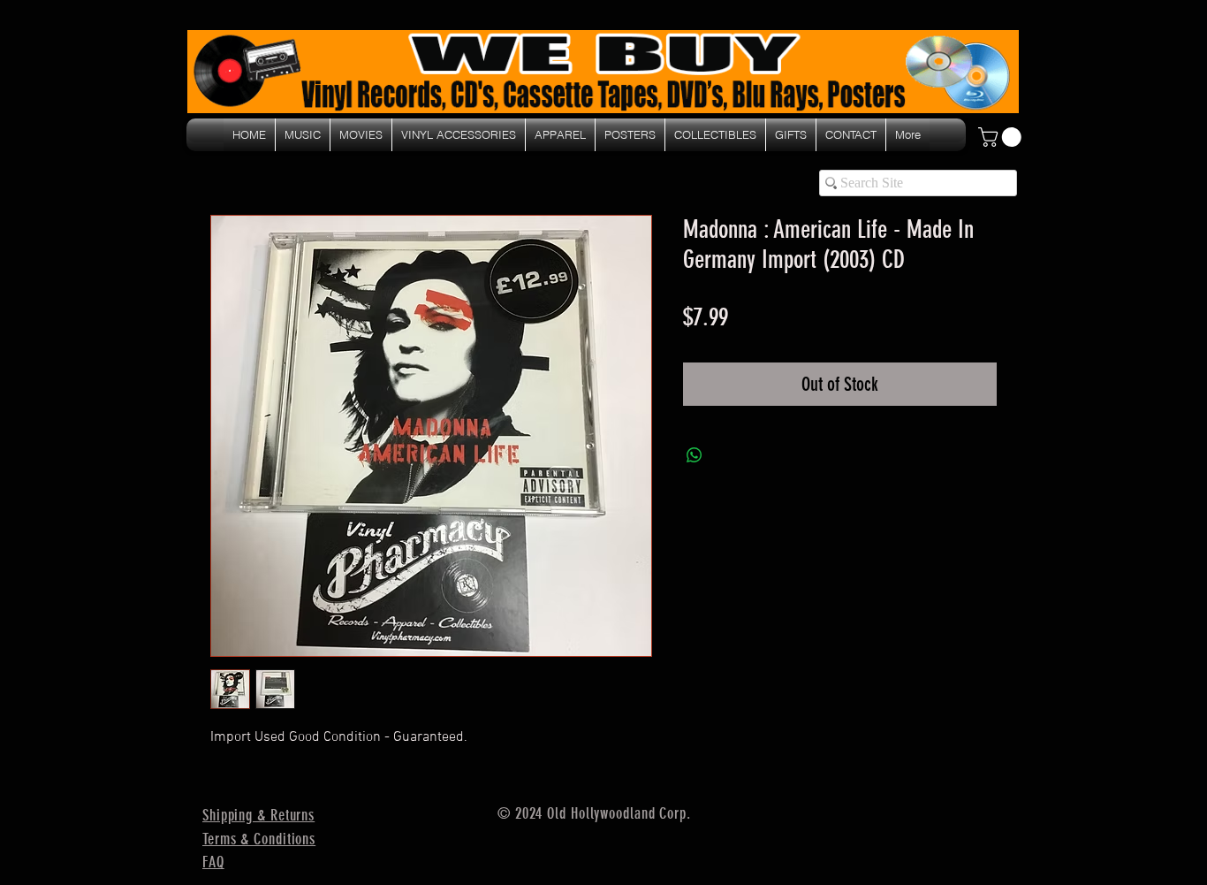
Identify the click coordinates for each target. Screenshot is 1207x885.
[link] (1002, 137)
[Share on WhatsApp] (694, 455)
